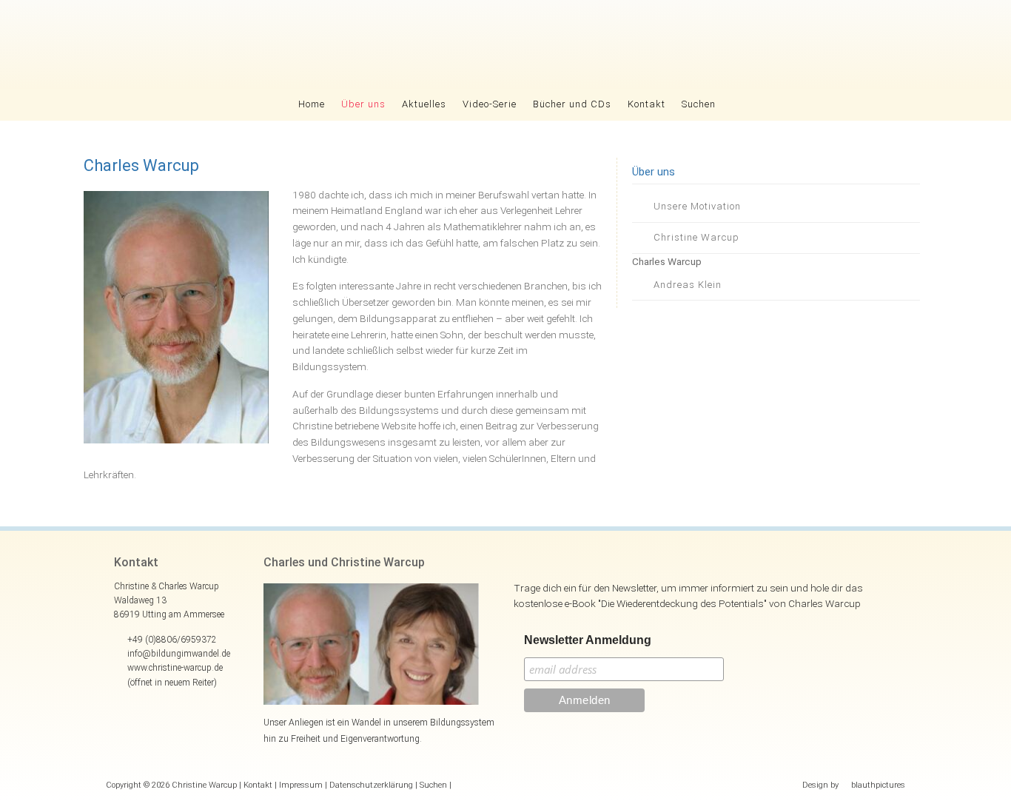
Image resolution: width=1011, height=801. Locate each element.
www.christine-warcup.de (175, 668)
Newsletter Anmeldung (587, 640)
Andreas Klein (688, 284)
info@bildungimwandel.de (178, 653)
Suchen (699, 104)
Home (311, 104)
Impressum (301, 785)
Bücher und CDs (572, 104)
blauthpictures (878, 785)
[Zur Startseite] (506, 44)
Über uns (363, 104)
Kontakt (646, 104)
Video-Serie (490, 104)
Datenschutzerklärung (371, 785)
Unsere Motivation (697, 206)
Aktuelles (424, 104)
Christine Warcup (696, 237)
